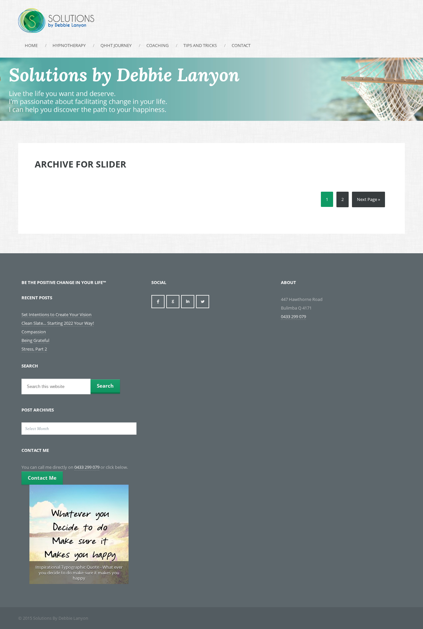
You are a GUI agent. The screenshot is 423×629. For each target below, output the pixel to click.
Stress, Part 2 (34, 349)
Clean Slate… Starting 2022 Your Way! (57, 323)
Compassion (33, 332)
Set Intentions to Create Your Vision (56, 314)
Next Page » (368, 199)
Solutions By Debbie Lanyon (56, 20)
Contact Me (42, 477)
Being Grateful (35, 340)
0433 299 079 (86, 467)
